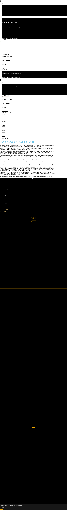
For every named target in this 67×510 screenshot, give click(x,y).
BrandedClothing (4, 19)
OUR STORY (4, 6)
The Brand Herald (6, 75)
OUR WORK (4, 64)
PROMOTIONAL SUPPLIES (5, 25)
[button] (33, 1)
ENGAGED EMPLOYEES (7, 56)
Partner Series (5, 71)
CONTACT (4, 14)
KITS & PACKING (4, 35)
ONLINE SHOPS (3, 30)
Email (1, 507)
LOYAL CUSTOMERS (6, 60)
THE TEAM (4, 10)
